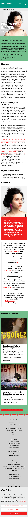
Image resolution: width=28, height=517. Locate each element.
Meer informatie (22, 501)
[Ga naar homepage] (6, 4)
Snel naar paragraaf (8, 9)
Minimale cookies (14, 509)
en (20, 3)
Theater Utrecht (13, 153)
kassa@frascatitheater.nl (14, 464)
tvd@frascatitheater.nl (14, 480)
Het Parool (7, 270)
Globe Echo (7, 287)
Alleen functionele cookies (14, 506)
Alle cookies (14, 513)
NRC (18, 262)
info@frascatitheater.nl (14, 424)
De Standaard (10, 301)
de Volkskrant (15, 251)
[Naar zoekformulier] (23, 4)
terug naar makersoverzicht (12, 410)
